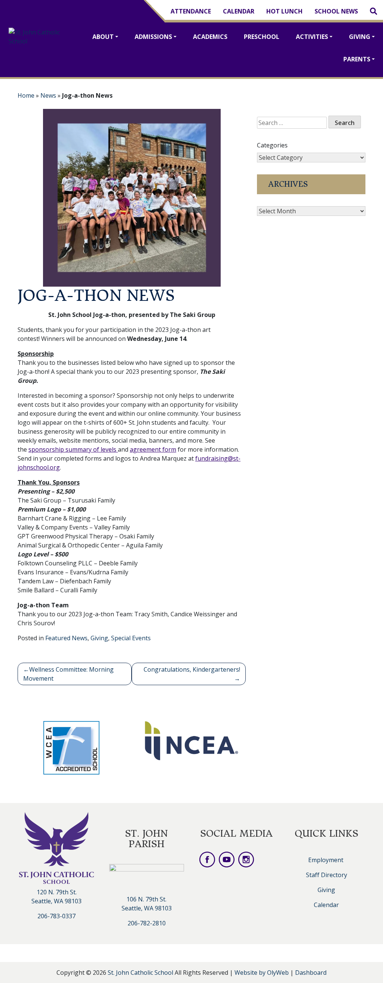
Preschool (261, 37)
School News (336, 11)
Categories (272, 145)
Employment (325, 860)
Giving (359, 37)
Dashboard (311, 972)
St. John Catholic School (140, 972)
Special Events (131, 638)
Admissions (153, 37)
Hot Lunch (284, 11)
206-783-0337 (56, 916)
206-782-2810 (147, 923)
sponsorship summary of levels (72, 449)
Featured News (66, 638)
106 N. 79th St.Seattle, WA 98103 (147, 903)
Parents (356, 59)
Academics (210, 37)
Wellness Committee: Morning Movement (68, 674)
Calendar (238, 11)
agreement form (153, 449)
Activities (312, 37)
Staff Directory (326, 875)
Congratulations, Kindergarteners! (192, 669)
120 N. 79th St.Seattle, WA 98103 (56, 896)
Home (26, 95)
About (103, 37)
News (48, 95)
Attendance (191, 11)
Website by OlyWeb (262, 972)
